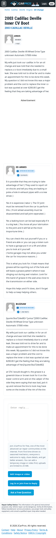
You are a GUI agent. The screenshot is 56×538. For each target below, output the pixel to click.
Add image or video (20, 474)
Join (51, 3)
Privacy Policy (31, 529)
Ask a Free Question (21, 492)
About (20, 529)
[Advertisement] (28, 130)
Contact (5, 529)
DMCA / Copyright (37, 533)
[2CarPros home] (23, 3)
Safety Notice (20, 533)
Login (44, 3)
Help (13, 529)
